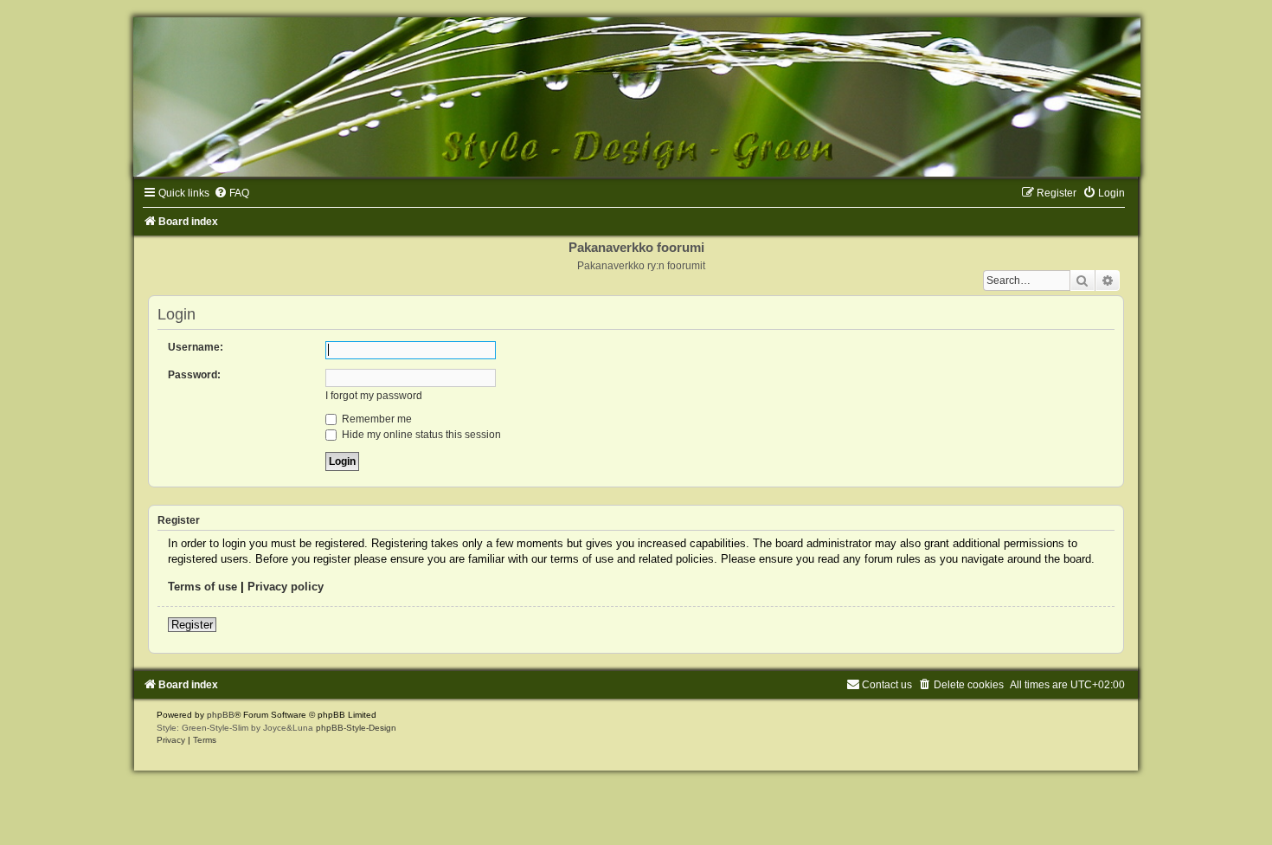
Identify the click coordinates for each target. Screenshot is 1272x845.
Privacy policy (285, 586)
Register (192, 624)
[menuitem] (231, 193)
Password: (194, 375)
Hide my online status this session (420, 435)
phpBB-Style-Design (356, 727)
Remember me (375, 419)
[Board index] (636, 97)
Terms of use (202, 586)
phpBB (220, 714)
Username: (195, 347)
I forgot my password (373, 396)
